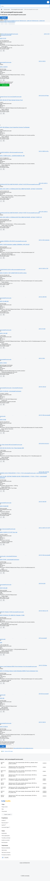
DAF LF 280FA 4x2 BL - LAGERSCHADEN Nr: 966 (12, 155)
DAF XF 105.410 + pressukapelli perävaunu (10, 391)
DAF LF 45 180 (3, 333)
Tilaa (3, 746)
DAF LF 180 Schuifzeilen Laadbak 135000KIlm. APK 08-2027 (14, 244)
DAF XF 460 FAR (4, 506)
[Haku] (48, 6)
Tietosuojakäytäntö (6, 835)
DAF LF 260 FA (2, 784)
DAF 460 (2, 698)
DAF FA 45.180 (3, 588)
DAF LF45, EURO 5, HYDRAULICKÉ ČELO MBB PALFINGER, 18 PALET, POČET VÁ (21, 217)
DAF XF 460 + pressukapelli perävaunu (9, 559)
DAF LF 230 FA (3, 66)
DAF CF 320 (2, 792)
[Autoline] (1, 9)
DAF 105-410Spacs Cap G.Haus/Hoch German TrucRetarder (15, 127)
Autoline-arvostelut (5, 840)
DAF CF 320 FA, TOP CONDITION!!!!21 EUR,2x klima (13, 273)
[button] (48, 2)
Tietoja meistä (4, 806)
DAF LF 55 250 (3, 779)
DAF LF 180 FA (2, 775)
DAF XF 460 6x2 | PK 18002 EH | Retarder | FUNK (12, 615)
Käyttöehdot (4, 833)
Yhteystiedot (4, 811)
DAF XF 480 (3, 419)
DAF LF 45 (3, 767)
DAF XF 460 (2, 763)
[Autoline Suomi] (8, 2)
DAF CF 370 (3, 38)
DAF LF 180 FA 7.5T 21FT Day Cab (8, 532)
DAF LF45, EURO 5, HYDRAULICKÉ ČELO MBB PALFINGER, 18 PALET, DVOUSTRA (21, 188)
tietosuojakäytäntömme (18, 748)
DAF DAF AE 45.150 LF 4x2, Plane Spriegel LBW (12, 448)
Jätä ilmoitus (5, 85)
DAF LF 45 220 (3, 788)
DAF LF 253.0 (3, 362)
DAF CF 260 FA (4, 726)
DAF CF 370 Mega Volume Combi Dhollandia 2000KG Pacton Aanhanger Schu (19, 671)
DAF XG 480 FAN (4, 301)
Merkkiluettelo (4, 842)
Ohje (3, 809)
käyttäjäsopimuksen (29, 748)
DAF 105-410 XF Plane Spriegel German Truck (11, 100)
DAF (1, 642)
